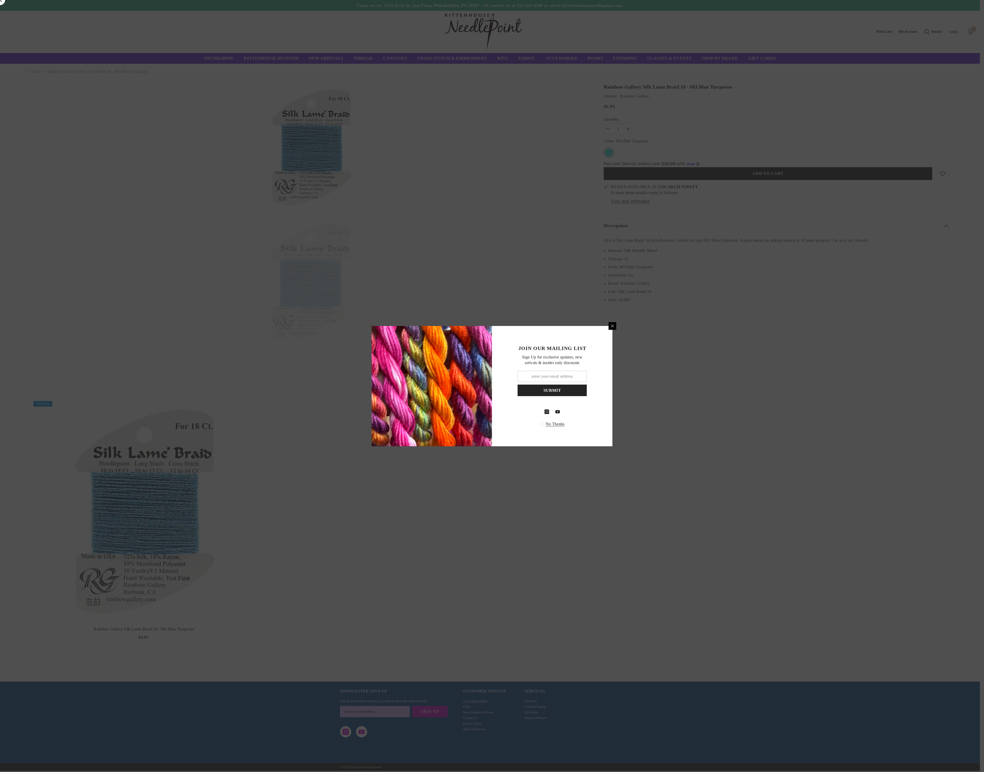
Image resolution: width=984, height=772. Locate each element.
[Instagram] (546, 411)
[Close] (612, 326)
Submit (552, 390)
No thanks (555, 424)
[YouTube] (557, 411)
